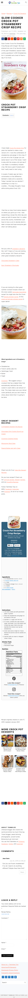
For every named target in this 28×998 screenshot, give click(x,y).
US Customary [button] (6, 589)
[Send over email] (24, 38)
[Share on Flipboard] (18, 38)
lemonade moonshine (19, 292)
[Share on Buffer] (15, 38)
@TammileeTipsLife (13, 695)
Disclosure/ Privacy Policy (9, 970)
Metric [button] (13, 589)
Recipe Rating (5, 912)
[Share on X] (5, 38)
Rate (18, 545)
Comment (5, 918)
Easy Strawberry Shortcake (10, 265)
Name (3, 942)
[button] (11, 540)
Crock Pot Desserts (19, 13)
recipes (22, 479)
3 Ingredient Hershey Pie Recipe (11, 426)
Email (3, 949)
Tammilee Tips (15, 555)
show (11, 115)
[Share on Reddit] (12, 38)
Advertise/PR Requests (8, 967)
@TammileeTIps (12, 684)
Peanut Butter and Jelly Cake (10, 448)
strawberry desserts (18, 248)
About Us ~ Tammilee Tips (9, 964)
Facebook (8, 489)
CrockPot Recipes (12, 482)
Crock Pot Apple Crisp (17, 148)
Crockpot (4, 380)
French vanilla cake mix (11, 580)
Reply (22, 872)
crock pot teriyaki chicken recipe (12, 299)
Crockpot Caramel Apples (9, 438)
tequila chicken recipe (11, 297)
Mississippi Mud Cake (8, 443)
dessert (17, 479)
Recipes (9, 13)
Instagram (15, 489)
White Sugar (10, 587)
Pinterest (7, 491)
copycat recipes (9, 479)
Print (11, 545)
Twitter (11, 844)
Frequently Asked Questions (10, 973)
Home (3, 13)
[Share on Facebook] (2, 38)
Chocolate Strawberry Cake (10, 260)
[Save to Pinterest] (9, 38)
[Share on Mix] (21, 38)
